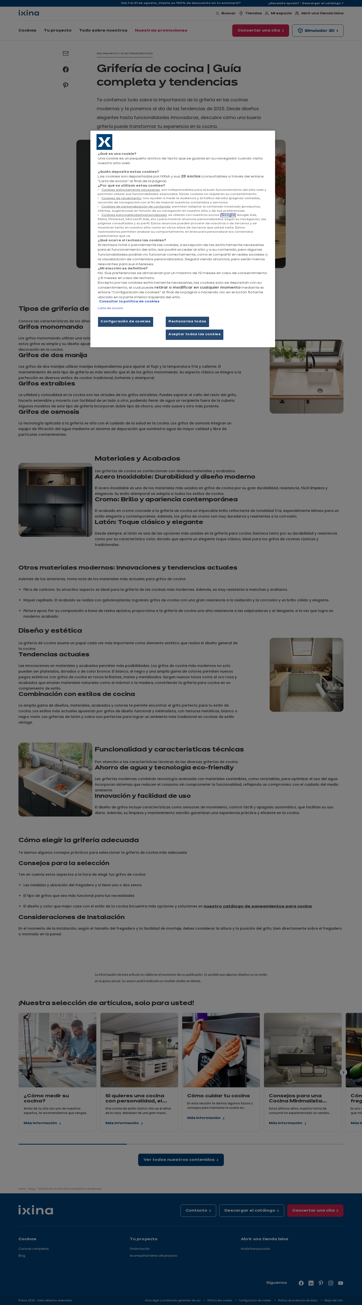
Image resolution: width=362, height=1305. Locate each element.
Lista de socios (110, 308)
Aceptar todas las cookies (194, 334)
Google (228, 215)
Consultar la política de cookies (129, 301)
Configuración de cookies (125, 321)
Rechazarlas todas (187, 321)
